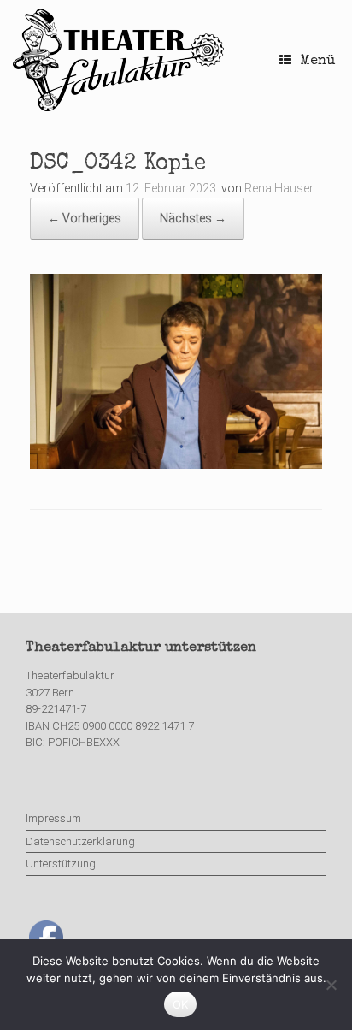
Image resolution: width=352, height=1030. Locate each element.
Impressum (53, 818)
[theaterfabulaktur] (120, 60)
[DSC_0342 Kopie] (176, 464)
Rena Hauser (279, 188)
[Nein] (330, 984)
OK (181, 1004)
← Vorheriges (84, 218)
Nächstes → (193, 218)
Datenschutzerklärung (80, 841)
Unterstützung (61, 863)
